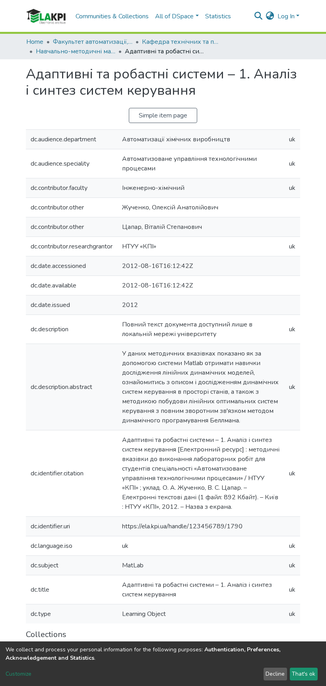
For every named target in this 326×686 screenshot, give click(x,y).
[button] (270, 16)
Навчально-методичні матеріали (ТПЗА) (75, 51)
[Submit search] (259, 16)
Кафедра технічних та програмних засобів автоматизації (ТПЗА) (181, 41)
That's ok (303, 674)
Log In (286, 16)
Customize (18, 674)
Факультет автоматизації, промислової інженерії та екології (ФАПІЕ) (92, 41)
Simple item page (163, 115)
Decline (275, 674)
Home (34, 41)
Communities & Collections (112, 16)
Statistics (218, 16)
